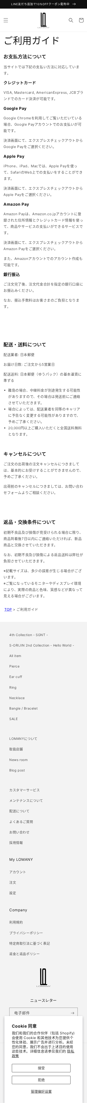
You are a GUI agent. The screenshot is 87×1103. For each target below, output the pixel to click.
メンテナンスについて (26, 800)
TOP (8, 609)
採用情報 (16, 843)
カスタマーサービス (24, 790)
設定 (12, 893)
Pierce (14, 666)
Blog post (17, 770)
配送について (19, 811)
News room (18, 760)
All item (15, 656)
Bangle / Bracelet (23, 708)
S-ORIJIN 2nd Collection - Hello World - (41, 645)
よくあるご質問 (21, 822)
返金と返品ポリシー (24, 954)
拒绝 (41, 1080)
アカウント (17, 872)
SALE (13, 719)
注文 (12, 882)
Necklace (17, 698)
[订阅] (72, 1013)
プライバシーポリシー (26, 933)
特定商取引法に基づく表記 (29, 943)
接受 (41, 1068)
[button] (6, 20)
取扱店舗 (16, 749)
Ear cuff (15, 677)
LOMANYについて (23, 739)
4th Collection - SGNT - (28, 635)
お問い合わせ (19, 832)
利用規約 (16, 922)
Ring (12, 687)
